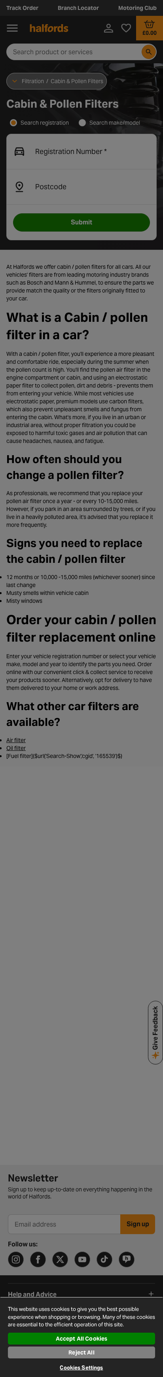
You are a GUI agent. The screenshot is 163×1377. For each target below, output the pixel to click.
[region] (81, 1337)
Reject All (81, 1352)
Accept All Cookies (82, 1338)
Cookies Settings (81, 1367)
